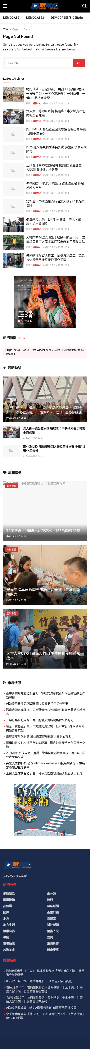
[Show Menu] (5, 6)
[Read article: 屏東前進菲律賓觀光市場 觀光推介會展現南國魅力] (45, 575)
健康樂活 (9, 893)
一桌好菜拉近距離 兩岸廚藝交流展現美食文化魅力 (39, 720)
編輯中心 (37, 103)
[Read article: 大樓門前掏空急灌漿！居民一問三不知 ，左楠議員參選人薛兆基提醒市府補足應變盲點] (13, 242)
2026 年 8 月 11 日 (17, 600)
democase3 (35, 17)
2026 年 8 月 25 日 (54, 103)
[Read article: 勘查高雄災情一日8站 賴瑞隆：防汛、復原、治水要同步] (13, 224)
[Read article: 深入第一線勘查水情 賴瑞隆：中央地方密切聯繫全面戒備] (13, 116)
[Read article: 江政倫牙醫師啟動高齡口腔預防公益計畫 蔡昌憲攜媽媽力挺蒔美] (13, 170)
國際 (6, 912)
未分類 (51, 893)
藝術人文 (53, 931)
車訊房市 (53, 943)
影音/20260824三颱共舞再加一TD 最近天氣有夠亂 (39, 981)
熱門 (50, 899)
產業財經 (11, 486)
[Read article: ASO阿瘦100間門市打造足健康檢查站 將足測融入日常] (13, 188)
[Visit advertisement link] (45, 302)
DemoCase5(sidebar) (67, 17)
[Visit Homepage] (44, 6)
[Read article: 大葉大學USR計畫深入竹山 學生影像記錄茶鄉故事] (45, 639)
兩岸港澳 (9, 899)
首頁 (5, 29)
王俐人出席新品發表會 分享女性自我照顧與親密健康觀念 (44, 773)
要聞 (50, 937)
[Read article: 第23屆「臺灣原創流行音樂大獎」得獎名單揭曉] (13, 206)
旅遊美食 (9, 949)
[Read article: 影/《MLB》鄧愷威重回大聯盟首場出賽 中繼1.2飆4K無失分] (13, 134)
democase (11, 17)
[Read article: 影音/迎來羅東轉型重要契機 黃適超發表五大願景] (13, 152)
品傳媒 (7, 906)
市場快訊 (9, 943)
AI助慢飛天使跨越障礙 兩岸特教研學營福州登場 (37, 703)
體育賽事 (53, 949)
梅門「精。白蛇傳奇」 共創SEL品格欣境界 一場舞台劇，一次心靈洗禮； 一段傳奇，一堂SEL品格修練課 (55, 93)
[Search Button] (84, 6)
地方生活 (9, 924)
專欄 (6, 937)
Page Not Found (21, 29)
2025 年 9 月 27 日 (17, 664)
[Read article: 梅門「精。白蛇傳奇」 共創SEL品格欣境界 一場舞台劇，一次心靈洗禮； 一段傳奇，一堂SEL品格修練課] (13, 94)
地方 (6, 918)
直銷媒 (51, 918)
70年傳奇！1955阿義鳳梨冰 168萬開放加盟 (43, 530)
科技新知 (53, 924)
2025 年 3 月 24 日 (17, 536)
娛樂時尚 (9, 931)
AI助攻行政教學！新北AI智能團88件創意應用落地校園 (41, 1007)
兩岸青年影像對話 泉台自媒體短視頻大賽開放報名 (38, 736)
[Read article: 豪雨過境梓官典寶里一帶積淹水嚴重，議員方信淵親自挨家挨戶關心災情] (13, 260)
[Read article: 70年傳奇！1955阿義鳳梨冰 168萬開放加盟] (45, 511)
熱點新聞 (53, 906)
